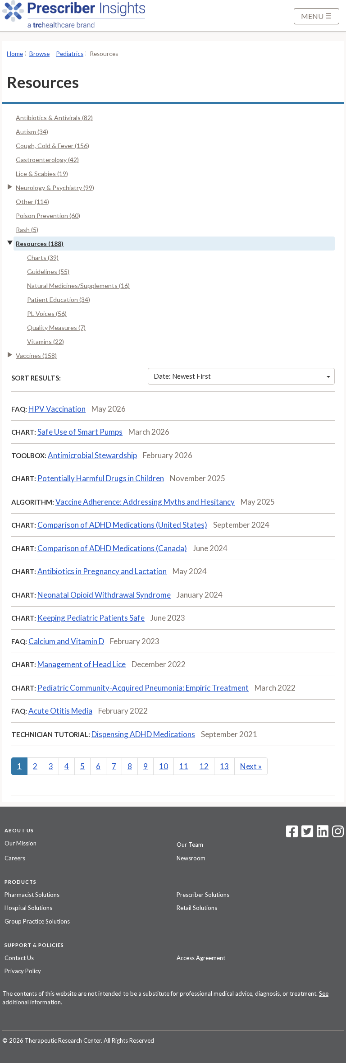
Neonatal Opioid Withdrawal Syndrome (104, 594)
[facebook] (292, 834)
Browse (39, 53)
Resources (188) (40, 243)
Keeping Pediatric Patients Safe (91, 617)
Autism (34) (32, 131)
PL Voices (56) (47, 313)
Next (251, 766)
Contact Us (19, 957)
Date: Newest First (182, 376)
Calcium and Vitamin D (66, 641)
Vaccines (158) (36, 355)
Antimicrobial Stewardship (92, 455)
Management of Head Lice (81, 664)
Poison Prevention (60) (48, 215)
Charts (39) (43, 257)
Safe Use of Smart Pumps (80, 431)
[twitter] (306, 834)
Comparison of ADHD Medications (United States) (122, 524)
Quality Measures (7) (56, 327)
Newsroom (191, 858)
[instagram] (338, 834)
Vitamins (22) (45, 341)
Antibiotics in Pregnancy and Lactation (102, 571)
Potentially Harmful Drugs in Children (100, 478)
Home (15, 53)
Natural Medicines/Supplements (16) (78, 285)
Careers (15, 858)
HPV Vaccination (57, 408)
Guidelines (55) (48, 271)
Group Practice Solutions (37, 921)
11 (183, 766)
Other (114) (32, 201)
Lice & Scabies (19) (42, 173)
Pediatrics (69, 53)
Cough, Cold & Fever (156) (52, 145)
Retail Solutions (197, 907)
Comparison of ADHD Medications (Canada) (112, 548)
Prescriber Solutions (203, 894)
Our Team (190, 844)
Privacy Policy (23, 971)
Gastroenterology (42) (47, 159)
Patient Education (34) (58, 299)
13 (224, 766)
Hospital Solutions (28, 907)
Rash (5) (27, 229)
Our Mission (20, 843)
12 (204, 766)
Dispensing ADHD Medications (143, 734)
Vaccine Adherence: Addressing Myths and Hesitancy (145, 501)
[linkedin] (322, 834)
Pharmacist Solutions (32, 894)
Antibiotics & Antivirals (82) (54, 117)
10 (163, 766)
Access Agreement (201, 957)
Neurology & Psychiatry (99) (55, 187)
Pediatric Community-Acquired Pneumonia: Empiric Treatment (143, 687)
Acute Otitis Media (60, 710)
